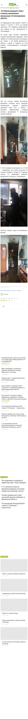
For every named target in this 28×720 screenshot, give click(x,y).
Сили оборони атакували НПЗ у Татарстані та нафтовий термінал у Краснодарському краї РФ (13, 387)
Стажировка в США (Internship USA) (14, 593)
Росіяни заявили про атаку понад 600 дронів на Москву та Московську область (14, 415)
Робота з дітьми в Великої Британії (13, 574)
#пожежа (14, 290)
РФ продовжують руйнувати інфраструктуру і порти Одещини (14, 481)
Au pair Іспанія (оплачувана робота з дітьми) (14, 643)
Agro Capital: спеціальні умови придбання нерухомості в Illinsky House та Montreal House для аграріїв (14, 397)
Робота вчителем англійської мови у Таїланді (13, 621)
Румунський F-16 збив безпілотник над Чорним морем (13, 379)
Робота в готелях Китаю (10, 613)
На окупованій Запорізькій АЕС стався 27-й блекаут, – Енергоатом (13, 407)
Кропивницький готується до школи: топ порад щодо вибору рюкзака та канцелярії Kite (14, 359)
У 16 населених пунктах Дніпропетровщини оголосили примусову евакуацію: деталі (12, 425)
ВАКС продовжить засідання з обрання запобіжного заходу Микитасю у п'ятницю (12, 370)
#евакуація (19, 290)
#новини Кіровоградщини (6, 290)
